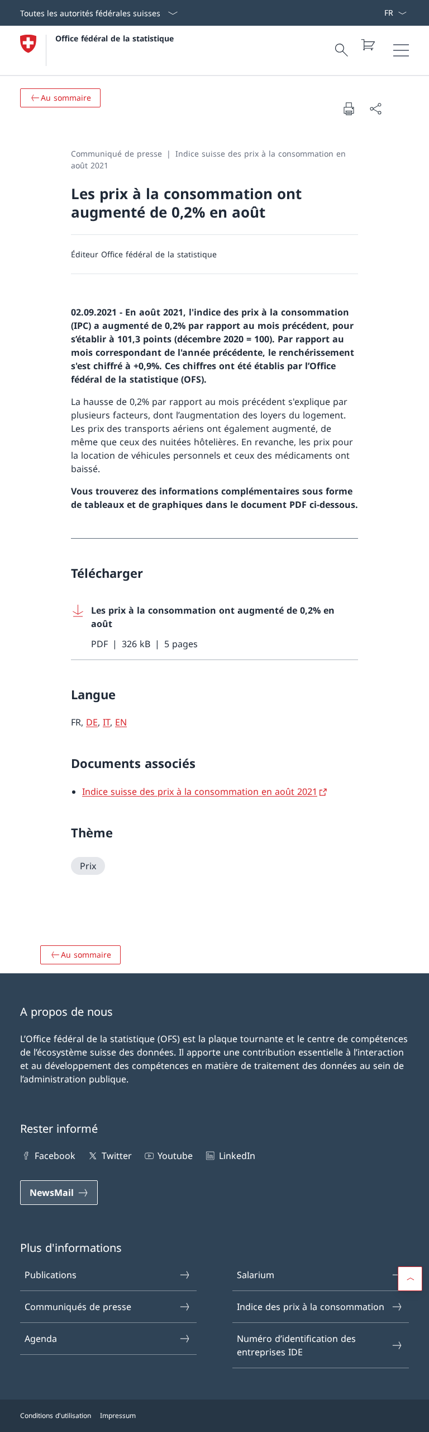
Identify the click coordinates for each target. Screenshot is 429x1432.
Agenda (41, 1338)
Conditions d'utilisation (55, 1415)
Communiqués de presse (78, 1307)
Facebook (55, 1156)
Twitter (116, 1156)
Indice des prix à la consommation (310, 1307)
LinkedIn (237, 1156)
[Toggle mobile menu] (401, 50)
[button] (410, 1278)
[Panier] (368, 45)
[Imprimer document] (348, 108)
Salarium (255, 1275)
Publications (51, 1275)
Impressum (118, 1415)
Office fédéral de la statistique (114, 38)
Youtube (175, 1156)
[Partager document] (375, 108)
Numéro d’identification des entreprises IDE (296, 1345)
